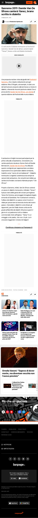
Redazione (30, 432)
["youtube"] (11, 411)
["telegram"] (23, 411)
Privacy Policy (22, 429)
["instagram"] (7, 411)
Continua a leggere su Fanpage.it (19, 227)
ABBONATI (29, 2)
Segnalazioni (12, 429)
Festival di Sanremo (18, 290)
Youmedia (4, 429)
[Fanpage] (19, 464)
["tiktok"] (3, 411)
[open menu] (2, 2)
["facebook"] (19, 411)
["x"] (15, 411)
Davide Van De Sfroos (17, 166)
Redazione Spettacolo (16, 21)
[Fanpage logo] (10, 2)
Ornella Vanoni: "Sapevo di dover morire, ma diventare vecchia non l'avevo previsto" (18, 373)
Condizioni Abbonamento (18, 432)
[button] (35, 21)
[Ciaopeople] (19, 513)
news (25, 290)
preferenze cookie (6, 435)
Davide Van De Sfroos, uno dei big (21, 92)
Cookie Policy (5, 432)
